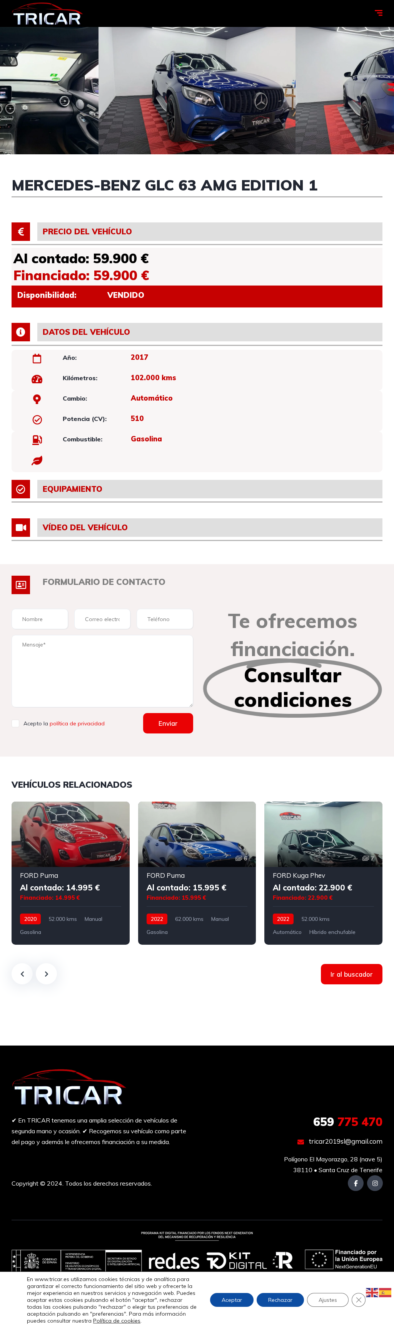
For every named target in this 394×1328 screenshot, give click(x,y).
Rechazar (280, 1299)
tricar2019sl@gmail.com (344, 1141)
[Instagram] (375, 1183)
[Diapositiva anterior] (22, 973)
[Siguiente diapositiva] (46, 973)
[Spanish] (385, 1292)
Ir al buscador (352, 974)
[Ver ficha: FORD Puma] (71, 873)
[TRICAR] (47, 13)
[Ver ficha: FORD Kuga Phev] (323, 873)
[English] (372, 1292)
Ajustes (328, 1299)
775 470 (347, 1121)
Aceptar (232, 1299)
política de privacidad (77, 723)
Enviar (168, 723)
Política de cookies (116, 1320)
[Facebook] (356, 1183)
